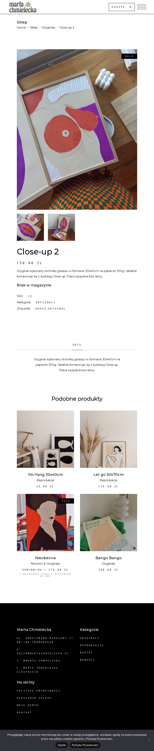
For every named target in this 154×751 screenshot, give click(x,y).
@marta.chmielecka (42, 660)
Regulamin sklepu (34, 698)
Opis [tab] (77, 344)
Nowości (37, 563)
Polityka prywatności (39, 690)
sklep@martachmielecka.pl (43, 653)
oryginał (57, 308)
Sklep (34, 27)
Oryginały (48, 27)
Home (21, 27)
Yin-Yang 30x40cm (45, 474)
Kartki (86, 652)
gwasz (41, 308)
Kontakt (24, 712)
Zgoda (62, 745)
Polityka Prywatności (85, 745)
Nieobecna (45, 558)
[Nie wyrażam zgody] (149, 740)
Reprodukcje (45, 480)
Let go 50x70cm (108, 474)
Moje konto (28, 705)
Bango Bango (108, 558)
